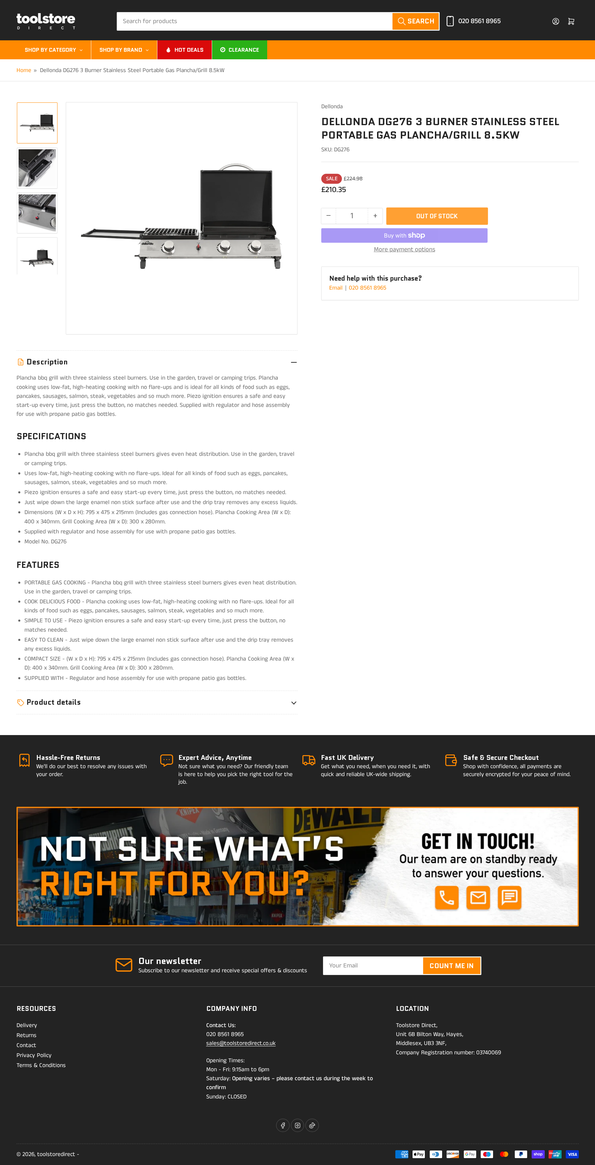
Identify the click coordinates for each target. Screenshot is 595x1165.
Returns (26, 1035)
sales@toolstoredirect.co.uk (241, 1043)
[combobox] (278, 21)
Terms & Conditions (41, 1065)
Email (336, 288)
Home (24, 70)
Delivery (27, 1025)
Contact (26, 1045)
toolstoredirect (56, 1154)
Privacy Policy (34, 1055)
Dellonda (332, 106)
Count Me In (451, 966)
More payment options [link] (404, 249)
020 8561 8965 (479, 21)
